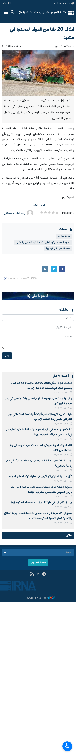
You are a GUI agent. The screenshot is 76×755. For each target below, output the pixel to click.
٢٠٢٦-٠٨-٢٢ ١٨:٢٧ (61, 481)
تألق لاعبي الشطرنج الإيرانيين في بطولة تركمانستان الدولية (40, 476)
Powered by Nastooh (36, 598)
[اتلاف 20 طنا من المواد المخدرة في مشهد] (38, 73)
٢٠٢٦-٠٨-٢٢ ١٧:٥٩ (61, 507)
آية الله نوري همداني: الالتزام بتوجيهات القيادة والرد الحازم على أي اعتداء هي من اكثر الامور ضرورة (38, 432)
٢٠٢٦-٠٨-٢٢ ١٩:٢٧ (62, 439)
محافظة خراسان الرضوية (58, 249)
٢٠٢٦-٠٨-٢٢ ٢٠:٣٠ (61, 393)
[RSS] (31, 574)
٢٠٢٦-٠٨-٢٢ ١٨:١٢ (62, 497)
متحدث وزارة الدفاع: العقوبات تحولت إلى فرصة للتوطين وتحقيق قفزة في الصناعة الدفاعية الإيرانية (41, 385)
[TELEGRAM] (44, 574)
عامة (35, 205)
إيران (42, 205)
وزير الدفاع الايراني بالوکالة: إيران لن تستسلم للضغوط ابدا (41, 502)
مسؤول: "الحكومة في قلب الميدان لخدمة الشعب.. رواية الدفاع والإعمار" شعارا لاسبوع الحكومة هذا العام (38, 516)
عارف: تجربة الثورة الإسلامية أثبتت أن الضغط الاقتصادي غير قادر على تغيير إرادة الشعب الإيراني (40, 417)
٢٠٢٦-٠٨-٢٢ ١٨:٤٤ (62, 470)
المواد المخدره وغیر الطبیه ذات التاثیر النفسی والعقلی (43, 243)
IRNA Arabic (42, 13)
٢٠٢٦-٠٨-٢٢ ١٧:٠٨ (61, 523)
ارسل (7, 356)
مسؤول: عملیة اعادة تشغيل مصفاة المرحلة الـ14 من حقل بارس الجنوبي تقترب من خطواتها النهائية (41, 489)
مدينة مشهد (64, 236)
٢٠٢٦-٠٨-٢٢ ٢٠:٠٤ (62, 408)
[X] (38, 574)
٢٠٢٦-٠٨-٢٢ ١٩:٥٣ (61, 424)
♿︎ (67, 745)
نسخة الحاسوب (38, 563)
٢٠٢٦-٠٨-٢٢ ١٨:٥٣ (61, 455)
